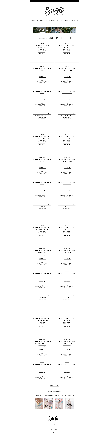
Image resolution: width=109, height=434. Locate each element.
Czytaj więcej (42, 53)
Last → (58, 385)
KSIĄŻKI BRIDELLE (42, 20)
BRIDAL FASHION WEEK (38, 81)
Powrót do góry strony (54, 429)
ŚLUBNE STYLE (65, 20)
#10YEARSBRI (33, 20)
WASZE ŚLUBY (55, 20)
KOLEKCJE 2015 (42, 43)
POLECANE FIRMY (49, 20)
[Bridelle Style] (39, 403)
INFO (37, 20)
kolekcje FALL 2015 (44, 81)
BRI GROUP (60, 20)
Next (54, 385)
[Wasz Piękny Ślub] (48, 403)
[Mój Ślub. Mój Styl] (59, 403)
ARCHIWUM (76, 20)
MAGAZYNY (71, 20)
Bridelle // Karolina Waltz (42, 49)
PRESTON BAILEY (54, 426)
